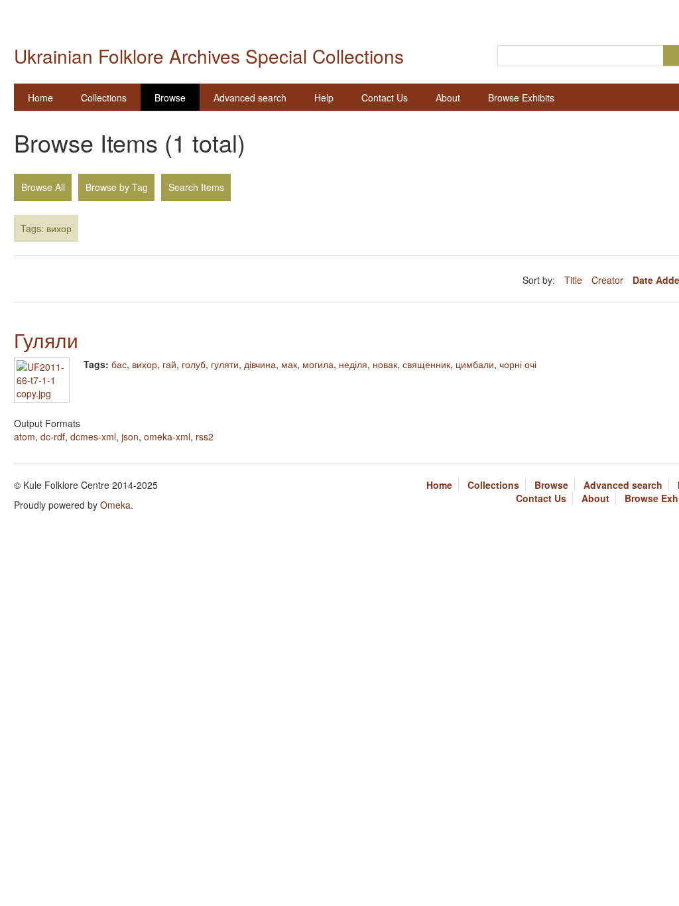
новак (385, 364)
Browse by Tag (117, 187)
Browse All (43, 187)
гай (169, 364)
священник (426, 364)
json (130, 436)
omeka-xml (167, 436)
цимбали (475, 364)
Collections (104, 97)
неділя (353, 364)
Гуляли (46, 340)
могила (318, 364)
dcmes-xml (93, 436)
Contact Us (384, 97)
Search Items (196, 187)
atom (24, 436)
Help (324, 97)
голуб (194, 364)
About (448, 97)
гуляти (225, 364)
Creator (608, 280)
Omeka (115, 504)
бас (119, 364)
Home (40, 97)
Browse (170, 97)
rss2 (205, 436)
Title (574, 280)
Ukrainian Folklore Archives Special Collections (209, 55)
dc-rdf (52, 436)
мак (289, 364)
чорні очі (517, 364)
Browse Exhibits (521, 97)
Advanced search (250, 97)
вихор (144, 364)
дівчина (260, 364)
